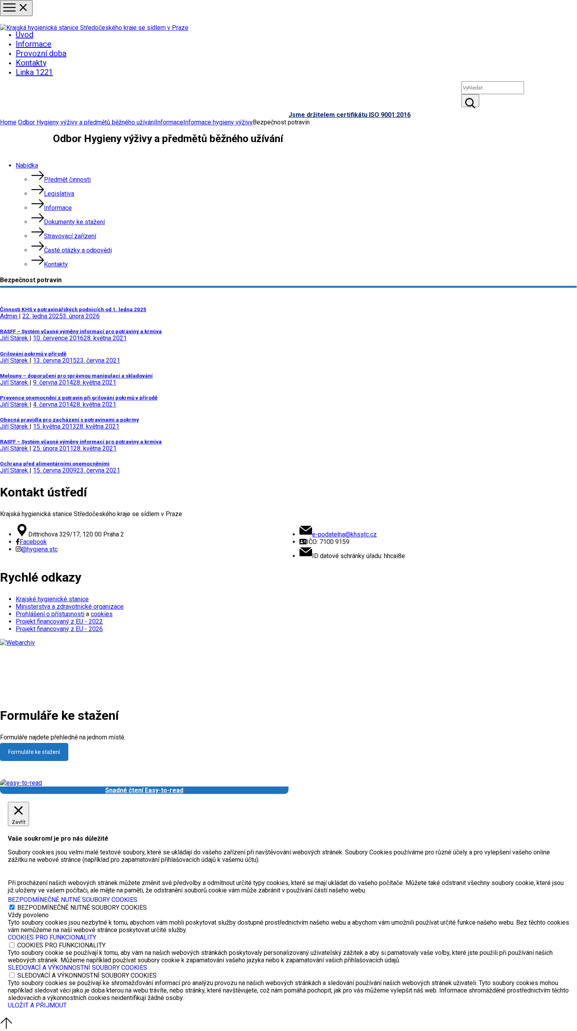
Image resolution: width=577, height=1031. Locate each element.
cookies (102, 614)
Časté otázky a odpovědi (78, 250)
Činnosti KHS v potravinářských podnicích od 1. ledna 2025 (73, 309)
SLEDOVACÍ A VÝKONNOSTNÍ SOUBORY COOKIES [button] (77, 967)
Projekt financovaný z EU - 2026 (59, 629)
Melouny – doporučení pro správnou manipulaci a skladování (76, 376)
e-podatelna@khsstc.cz (344, 534)
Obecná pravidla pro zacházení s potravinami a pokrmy (69, 420)
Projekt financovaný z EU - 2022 (59, 621)
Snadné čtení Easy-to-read (144, 790)
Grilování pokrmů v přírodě (33, 354)
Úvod (24, 34)
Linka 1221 (34, 72)
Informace (33, 44)
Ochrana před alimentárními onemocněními (55, 464)
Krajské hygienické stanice (52, 599)
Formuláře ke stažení (34, 752)
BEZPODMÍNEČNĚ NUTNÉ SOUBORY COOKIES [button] (72, 899)
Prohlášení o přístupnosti (50, 614)
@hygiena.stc (39, 549)
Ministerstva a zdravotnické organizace (70, 606)
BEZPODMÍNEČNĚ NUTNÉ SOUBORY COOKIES (82, 907)
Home (8, 122)
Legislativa (59, 193)
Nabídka (27, 165)
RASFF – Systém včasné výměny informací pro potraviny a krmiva (81, 331)
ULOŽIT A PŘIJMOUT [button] (37, 1005)
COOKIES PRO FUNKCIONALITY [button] (52, 937)
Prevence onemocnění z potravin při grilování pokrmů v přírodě (78, 398)
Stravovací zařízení (70, 236)
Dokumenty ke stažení (74, 222)
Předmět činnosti (67, 179)
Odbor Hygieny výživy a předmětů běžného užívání (86, 122)
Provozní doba (41, 53)
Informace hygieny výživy (218, 122)
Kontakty (31, 63)
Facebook (33, 542)
